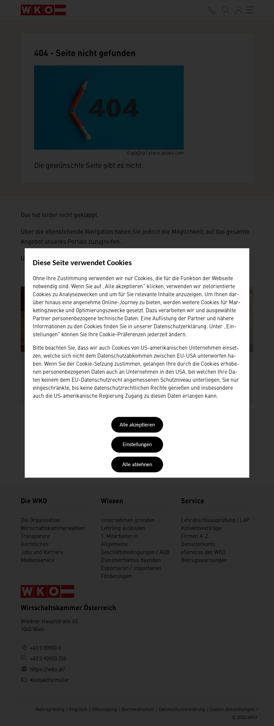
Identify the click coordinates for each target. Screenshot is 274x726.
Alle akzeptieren (137, 425)
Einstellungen (137, 445)
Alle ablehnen (137, 465)
